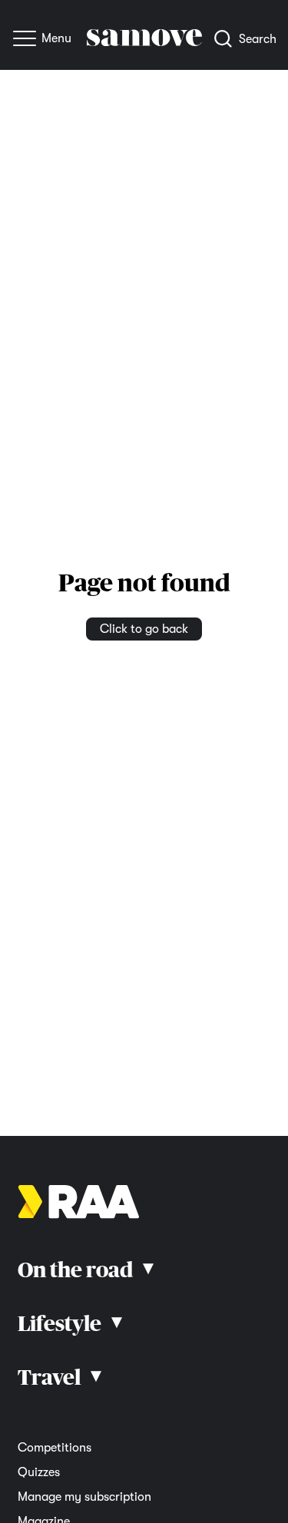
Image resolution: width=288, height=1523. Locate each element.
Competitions (54, 1448)
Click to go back (144, 629)
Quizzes (39, 1472)
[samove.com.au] (144, 42)
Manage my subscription (84, 1497)
